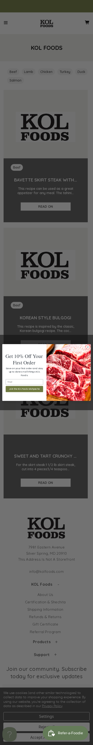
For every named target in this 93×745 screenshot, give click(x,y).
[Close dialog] (88, 347)
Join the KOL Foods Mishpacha (24, 389)
